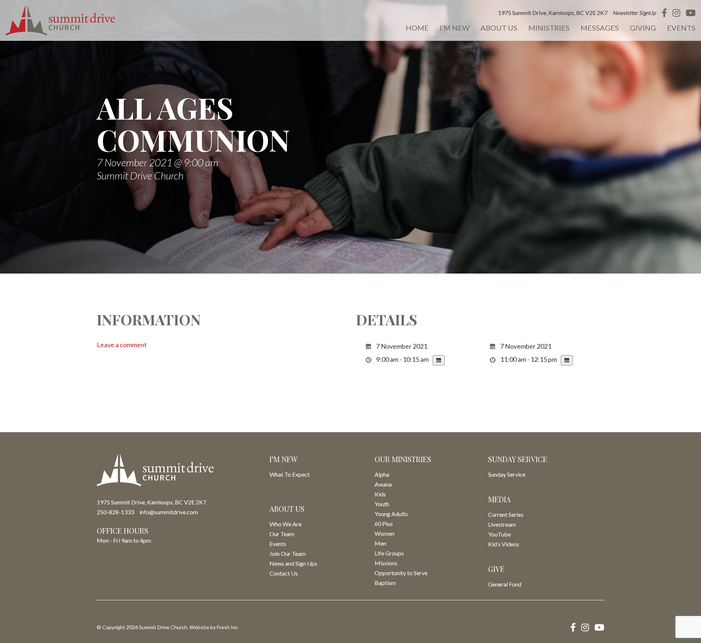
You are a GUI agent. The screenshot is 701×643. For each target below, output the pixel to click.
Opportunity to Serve (401, 572)
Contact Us (283, 573)
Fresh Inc (227, 627)
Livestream (502, 524)
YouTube (499, 534)
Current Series (506, 514)
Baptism (385, 582)
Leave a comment (122, 345)
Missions (386, 562)
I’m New (455, 27)
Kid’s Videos (503, 544)
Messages (600, 27)
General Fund (504, 584)
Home (417, 27)
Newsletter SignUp (634, 12)
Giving (643, 27)
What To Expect (289, 474)
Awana (383, 484)
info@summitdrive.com (168, 511)
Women (384, 533)
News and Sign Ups (293, 563)
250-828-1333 (115, 511)
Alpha (382, 474)
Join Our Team (287, 553)
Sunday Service (506, 474)
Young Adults (391, 513)
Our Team (281, 533)
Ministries (549, 27)
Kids (380, 494)
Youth (382, 503)
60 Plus (384, 523)
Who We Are (285, 523)
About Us (498, 27)
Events (681, 27)
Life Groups (389, 553)
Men (380, 543)
